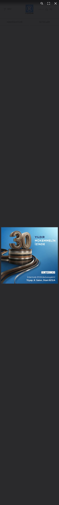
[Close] (55, 3)
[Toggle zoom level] (41, 3)
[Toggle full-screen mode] (48, 3)
